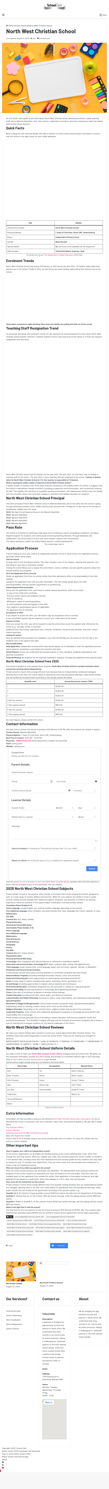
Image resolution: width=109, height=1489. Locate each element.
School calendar (12, 1130)
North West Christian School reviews (48, 1231)
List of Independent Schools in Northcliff (60, 1217)
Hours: (45, 1384)
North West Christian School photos (79, 1228)
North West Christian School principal (20, 1231)
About (4, 1459)
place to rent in (21, 882)
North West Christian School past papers (50, 1228)
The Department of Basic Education (58, 255)
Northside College (14, 1283)
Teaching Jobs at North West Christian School (25, 1133)
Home (10, 26)
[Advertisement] (54, 179)
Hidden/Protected (23, 741)
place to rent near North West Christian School (49, 882)
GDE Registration (18, 1136)
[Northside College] (21, 1281)
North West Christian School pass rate (20, 1228)
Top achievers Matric (14, 1127)
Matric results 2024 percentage (15, 1457)
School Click (48, 1313)
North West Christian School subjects (76, 1231)
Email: (45, 1369)
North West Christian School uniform (47, 1054)
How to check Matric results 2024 (16, 1454)
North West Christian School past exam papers (71, 1119)
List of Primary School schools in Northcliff (49, 1220)
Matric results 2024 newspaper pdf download (21, 1451)
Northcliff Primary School (51, 1282)
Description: (47, 1319)
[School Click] (54, 6)
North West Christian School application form (45, 1224)
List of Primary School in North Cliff (19, 1220)
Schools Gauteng (21, 26)
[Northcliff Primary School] (54, 1264)
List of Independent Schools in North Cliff (29, 1217)
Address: (46, 1374)
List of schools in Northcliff (76, 1220)
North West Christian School (17, 1224)
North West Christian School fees (74, 1224)
